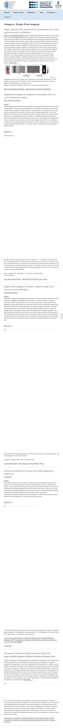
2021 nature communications (12, 100)
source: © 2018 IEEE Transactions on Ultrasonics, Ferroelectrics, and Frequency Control (29, 656)
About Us (7, 12)
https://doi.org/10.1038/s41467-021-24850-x (34, 279)
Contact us (7, 17)
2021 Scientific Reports (10, 293)
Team (41, 12)
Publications (31, 12)
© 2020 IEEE (8, 477)
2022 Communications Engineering (14, 35)
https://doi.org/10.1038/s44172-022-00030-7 (38, 89)
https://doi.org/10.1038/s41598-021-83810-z (31, 463)
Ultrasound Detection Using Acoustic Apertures (27, 653)
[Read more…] (13, 63)
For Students (51, 12)
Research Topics (18, 12)
